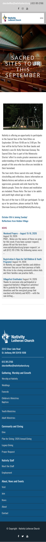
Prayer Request (8, 451)
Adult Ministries (8, 417)
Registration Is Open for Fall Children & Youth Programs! (22, 260)
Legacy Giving (7, 445)
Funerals (5, 391)
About (4, 506)
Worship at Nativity (10, 378)
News (4, 500)
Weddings (6, 385)
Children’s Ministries (10, 398)
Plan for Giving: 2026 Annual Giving (17, 438)
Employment (7, 472)
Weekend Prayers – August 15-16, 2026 (20, 233)
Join (3, 493)
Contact (5, 513)
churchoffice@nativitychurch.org (16, 3)
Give (3, 432)
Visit (4, 487)
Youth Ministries (9, 411)
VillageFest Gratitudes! (12, 279)
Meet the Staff (8, 466)
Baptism (5, 402)
